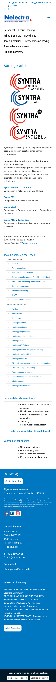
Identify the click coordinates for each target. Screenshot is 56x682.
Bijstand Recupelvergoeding (23, 368)
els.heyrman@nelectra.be (17, 569)
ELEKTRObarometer (14, 52)
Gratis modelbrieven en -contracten (26, 377)
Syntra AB (9, 220)
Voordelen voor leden (16, 304)
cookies (43, 673)
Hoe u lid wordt (42, 431)
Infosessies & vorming (37, 41)
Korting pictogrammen (21, 332)
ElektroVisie (17, 314)
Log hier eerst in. (30, 243)
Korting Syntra (18, 341)
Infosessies (16, 318)
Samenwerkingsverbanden (23, 372)
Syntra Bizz (23, 220)
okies (32, 493)
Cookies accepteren (17, 678)
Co (28, 493)
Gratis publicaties (19, 323)
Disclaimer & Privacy (29, 506)
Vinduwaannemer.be (20, 381)
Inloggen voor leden (18, 2)
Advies (15, 309)
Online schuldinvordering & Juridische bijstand (31, 277)
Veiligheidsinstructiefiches (22, 273)
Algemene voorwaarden (16, 489)
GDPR (14, 295)
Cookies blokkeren (39, 678)
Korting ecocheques (20, 327)
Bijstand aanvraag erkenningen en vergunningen (32, 363)
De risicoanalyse (19, 268)
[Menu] (48, 18)
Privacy (21, 493)
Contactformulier (13, 481)
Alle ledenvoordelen (22, 431)
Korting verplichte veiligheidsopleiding (27, 350)
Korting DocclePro (19, 359)
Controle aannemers (20, 286)
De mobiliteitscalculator (21, 300)
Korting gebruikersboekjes (22, 336)
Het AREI (15, 264)
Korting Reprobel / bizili (21, 354)
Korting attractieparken (21, 386)
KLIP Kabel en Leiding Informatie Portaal (28, 282)
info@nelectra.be (16, 557)
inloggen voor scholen (41, 2)
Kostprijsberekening (20, 291)
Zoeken (13, 5)
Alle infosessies (12, 628)
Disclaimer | (10, 493)
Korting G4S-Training (20, 345)
